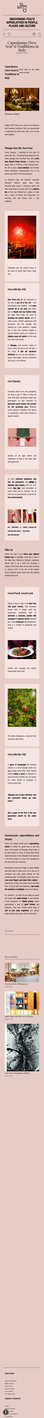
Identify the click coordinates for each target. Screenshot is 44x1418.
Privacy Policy (9, 1411)
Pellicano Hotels (10, 1409)
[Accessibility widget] (6, 1412)
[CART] (39, 34)
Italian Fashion (9, 1383)
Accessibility (9, 1416)
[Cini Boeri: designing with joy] (22, 1047)
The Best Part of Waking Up (16, 984)
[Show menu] (4, 34)
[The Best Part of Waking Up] (22, 972)
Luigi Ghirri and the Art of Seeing (19, 1016)
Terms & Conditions (11, 1414)
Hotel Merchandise (11, 1381)
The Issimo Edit (10, 1394)
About (7, 1406)
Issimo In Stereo (10, 1389)
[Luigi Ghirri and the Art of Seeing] (22, 1002)
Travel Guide (9, 1391)
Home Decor (9, 1386)
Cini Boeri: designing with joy (17, 1073)
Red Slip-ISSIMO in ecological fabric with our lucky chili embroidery (14, 530)
